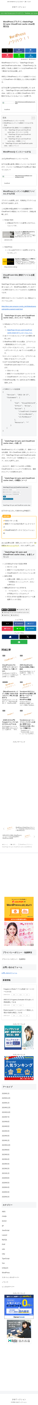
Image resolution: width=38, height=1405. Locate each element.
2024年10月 (6, 1112)
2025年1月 (5, 1103)
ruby (3, 1254)
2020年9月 (5, 1178)
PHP (3, 1244)
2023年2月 (5, 1168)
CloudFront (21, 609)
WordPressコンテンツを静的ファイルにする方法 (18, 124)
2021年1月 (5, 1173)
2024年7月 (5, 1117)
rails (3, 1249)
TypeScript (5, 1258)
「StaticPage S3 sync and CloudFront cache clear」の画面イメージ (19, 140)
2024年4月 (5, 1131)
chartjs (4, 1216)
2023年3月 (5, 1164)
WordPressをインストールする (14, 120)
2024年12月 (6, 1107)
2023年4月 (5, 1159)
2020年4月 (5, 1187)
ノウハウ (5, 1282)
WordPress (12, 609)
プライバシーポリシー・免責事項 (13, 959)
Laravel (4, 1235)
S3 (28, 609)
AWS (5, 609)
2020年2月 (5, 1197)
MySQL (4, 1240)
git (3, 1225)
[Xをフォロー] (27, 637)
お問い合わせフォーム (9, 973)
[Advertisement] (19, 762)
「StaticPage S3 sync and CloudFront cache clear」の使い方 (19, 135)
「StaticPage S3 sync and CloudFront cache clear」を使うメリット (18, 144)
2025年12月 (6, 1098)
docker (4, 1221)
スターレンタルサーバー (10, 1277)
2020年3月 (5, 1192)
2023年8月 (5, 1150)
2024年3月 (5, 1136)
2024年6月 (5, 1121)
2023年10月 (6, 1145)
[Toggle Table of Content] (32, 118)
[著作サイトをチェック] (10, 637)
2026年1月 (5, 1093)
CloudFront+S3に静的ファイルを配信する (17, 127)
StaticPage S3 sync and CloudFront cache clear (16, 612)
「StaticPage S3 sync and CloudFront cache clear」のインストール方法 (19, 131)
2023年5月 (5, 1154)
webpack (5, 1268)
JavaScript (5, 1230)
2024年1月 (5, 1140)
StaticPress (7, 615)
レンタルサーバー (8, 1286)
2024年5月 (5, 1126)
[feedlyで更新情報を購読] (19, 642)
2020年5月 (5, 1183)
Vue (3, 1263)
